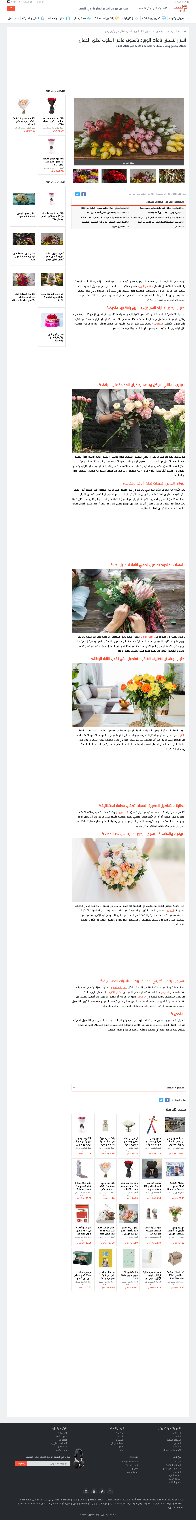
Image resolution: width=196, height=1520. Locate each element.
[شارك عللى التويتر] (102, 1491)
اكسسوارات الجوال (172, 1450)
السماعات (176, 1447)
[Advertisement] (128, 72)
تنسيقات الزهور (119, 987)
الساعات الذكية (174, 1440)
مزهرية (181, 735)
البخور (121, 1450)
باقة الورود (147, 636)
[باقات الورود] (172, 176)
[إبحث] (11, 8)
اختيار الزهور (116, 992)
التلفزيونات (62, 1433)
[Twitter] (77, 194)
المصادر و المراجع (176, 1087)
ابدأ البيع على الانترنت (171, 1469)
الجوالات (177, 1433)
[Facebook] (83, 194)
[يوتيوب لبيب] (94, 1491)
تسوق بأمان (132, 1472)
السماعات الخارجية (59, 1443)
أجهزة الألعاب (61, 1436)
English (14, 2)
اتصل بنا (134, 1469)
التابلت (178, 1436)
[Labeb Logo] (181, 8)
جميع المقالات (174, 1482)
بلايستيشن (62, 1447)
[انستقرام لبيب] (86, 1491)
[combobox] (71, 8)
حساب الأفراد (175, 1475)
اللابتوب (177, 1443)
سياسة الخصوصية (130, 1462)
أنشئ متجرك (175, 1472)
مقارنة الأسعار (174, 1479)
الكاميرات (63, 1440)
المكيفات (120, 1433)
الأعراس (170, 910)
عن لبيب (177, 1462)
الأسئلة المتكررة (173, 1465)
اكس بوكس (61, 1450)
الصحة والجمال (117, 1443)
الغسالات (120, 1440)
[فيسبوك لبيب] (110, 1491)
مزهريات (141, 996)
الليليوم (159, 323)
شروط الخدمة (132, 1465)
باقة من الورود (145, 286)
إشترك (21, 1463)
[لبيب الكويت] (185, 31)
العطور (121, 1447)
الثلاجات (120, 1436)
